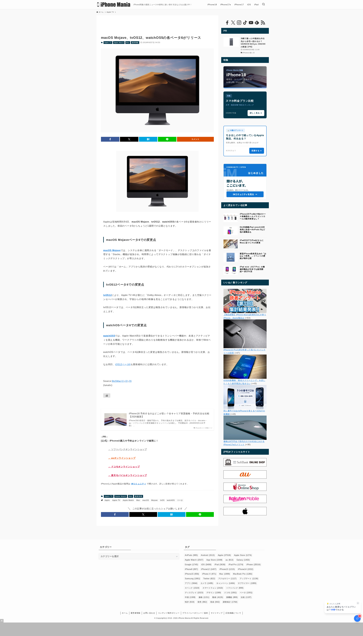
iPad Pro (236, 564)
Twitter (209, 578)
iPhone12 (208, 569)
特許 (189, 602)
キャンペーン (225, 583)
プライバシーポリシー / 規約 (195, 613)
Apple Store (243, 555)
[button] (110, 139)
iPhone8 (191, 569)
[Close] (2, 621)
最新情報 (135, 42)
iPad (220, 564)
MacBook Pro (242, 574)
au (229, 560)
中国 (190, 597)
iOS (206, 564)
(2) (126, 381)
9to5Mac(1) (118, 381)
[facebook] (227, 22)
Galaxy (243, 560)
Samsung (192, 578)
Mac (127, 42)
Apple (107, 500)
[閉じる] (358, 603)
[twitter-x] (233, 22)
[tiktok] (245, 22)
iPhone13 (227, 569)
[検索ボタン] (263, 4)
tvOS (162, 500)
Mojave (154, 500)
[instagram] (239, 22)
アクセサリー (227, 578)
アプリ (191, 583)
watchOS (171, 500)
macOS (146, 500)
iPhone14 (245, 569)
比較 (246, 597)
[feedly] (256, 22)
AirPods (191, 555)
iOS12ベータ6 (123, 364)
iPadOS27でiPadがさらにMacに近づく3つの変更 (252, 241)
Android (208, 555)
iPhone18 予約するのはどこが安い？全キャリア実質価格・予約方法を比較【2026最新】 (169, 415)
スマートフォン (213, 588)
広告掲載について (233, 613)
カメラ (207, 583)
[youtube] (251, 22)
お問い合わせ (149, 613)
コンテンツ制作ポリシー (169, 613)
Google (191, 564)
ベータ (180, 500)
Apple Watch (119, 42)
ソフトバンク (234, 588)
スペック (192, 588)
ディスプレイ (194, 593)
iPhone (253, 564)
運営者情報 (135, 613)
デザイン (213, 593)
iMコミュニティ (138, 484)
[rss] (262, 22)
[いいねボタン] (106, 395)
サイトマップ (217, 613)
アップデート (249, 578)
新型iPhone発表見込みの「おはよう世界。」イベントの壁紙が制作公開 (253, 256)
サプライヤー (247, 583)
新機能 (232, 597)
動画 (217, 597)
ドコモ (230, 593)
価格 (204, 597)
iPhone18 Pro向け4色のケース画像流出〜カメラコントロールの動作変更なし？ (253, 216)
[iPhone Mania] (113, 4)
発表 (215, 602)
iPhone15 (192, 574)
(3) (130, 381)
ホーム (125, 613)
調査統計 (230, 602)
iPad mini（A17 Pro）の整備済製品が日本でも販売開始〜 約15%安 (252, 269)
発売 (202, 602)
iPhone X (209, 574)
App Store (214, 560)
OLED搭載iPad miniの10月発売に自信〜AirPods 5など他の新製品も (252, 229)
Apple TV (107, 42)
